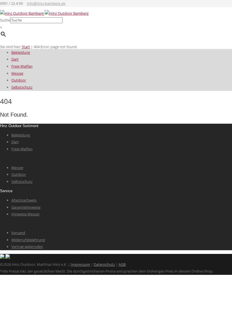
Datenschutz (104, 264)
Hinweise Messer (25, 214)
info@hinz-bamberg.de (46, 3)
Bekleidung (20, 52)
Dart (15, 59)
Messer (17, 73)
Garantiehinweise (25, 207)
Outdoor (18, 80)
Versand (18, 232)
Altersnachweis (23, 200)
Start (26, 46)
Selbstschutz (22, 87)
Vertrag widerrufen (27, 246)
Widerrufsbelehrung (28, 239)
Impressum (80, 264)
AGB (122, 264)
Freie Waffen (22, 66)
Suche (5, 20)
